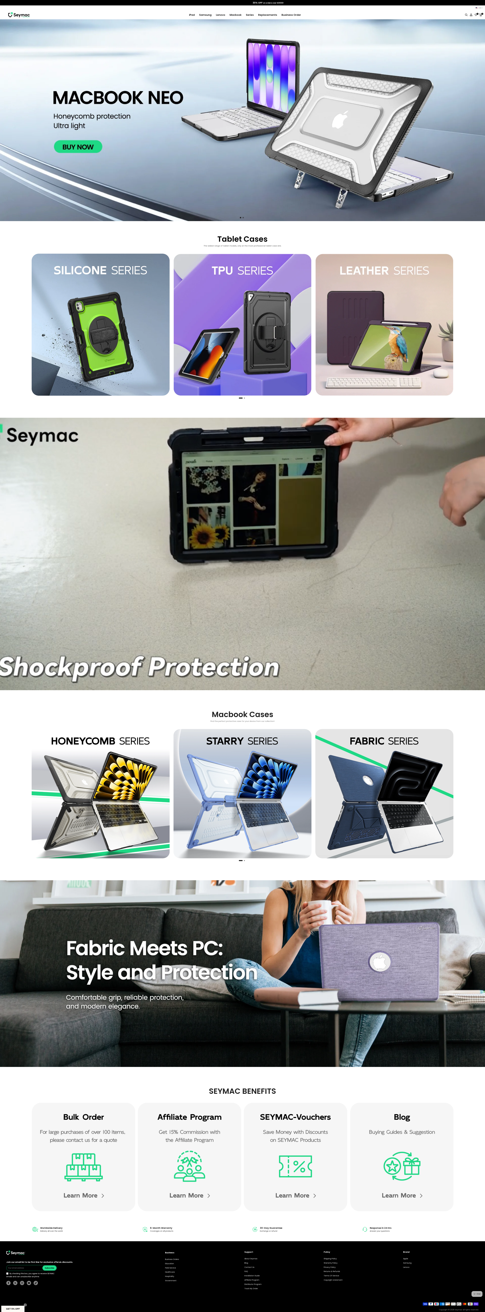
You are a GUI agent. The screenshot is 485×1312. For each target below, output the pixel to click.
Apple (405, 1259)
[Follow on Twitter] (15, 1283)
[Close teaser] (25, 1305)
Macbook (235, 15)
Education (169, 1263)
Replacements (267, 15)
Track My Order (251, 1288)
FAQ (246, 1271)
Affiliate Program (251, 1280)
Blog (246, 1263)
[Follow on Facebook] (8, 1283)
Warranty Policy (330, 1263)
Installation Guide (252, 1276)
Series (250, 15)
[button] (13, 1309)
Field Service (170, 1268)
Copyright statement (333, 1280)
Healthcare (170, 1272)
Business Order (291, 15)
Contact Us (249, 1267)
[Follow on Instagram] (22, 1283)
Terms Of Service (331, 1276)
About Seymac (251, 1259)
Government (170, 1280)
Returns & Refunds (332, 1271)
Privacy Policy (330, 1267)
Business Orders (172, 1259)
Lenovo (220, 15)
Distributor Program (253, 1284)
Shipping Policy (330, 1259)
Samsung (205, 15)
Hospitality (169, 1276)
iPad (192, 15)
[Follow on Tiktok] (36, 1283)
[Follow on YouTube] (29, 1283)
